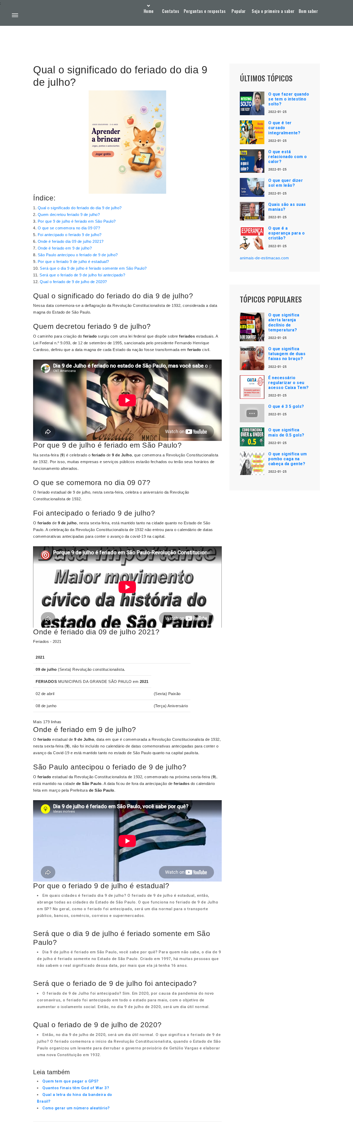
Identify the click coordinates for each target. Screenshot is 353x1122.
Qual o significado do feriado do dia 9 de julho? (80, 208)
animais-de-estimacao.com (264, 258)
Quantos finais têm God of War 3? (75, 1088)
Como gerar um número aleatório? (76, 1108)
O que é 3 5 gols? (286, 406)
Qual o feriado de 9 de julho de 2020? (73, 281)
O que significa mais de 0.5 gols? (286, 432)
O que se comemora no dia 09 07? (69, 228)
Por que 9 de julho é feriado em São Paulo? (77, 221)
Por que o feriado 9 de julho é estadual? (73, 261)
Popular (239, 11)
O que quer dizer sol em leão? (285, 183)
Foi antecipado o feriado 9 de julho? (70, 234)
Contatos (170, 11)
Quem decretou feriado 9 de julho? (69, 214)
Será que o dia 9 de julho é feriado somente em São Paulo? (93, 268)
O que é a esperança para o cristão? (286, 233)
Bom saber (308, 11)
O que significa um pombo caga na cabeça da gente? (287, 458)
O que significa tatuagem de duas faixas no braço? (286, 353)
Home (149, 11)
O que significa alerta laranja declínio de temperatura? (284, 322)
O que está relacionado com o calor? (287, 156)
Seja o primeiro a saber (273, 11)
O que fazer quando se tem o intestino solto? (288, 99)
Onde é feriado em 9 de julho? (65, 248)
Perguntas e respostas (205, 11)
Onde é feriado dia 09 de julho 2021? (71, 241)
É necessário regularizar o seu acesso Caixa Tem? (288, 382)
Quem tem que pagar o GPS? (70, 1081)
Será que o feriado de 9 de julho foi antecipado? (82, 275)
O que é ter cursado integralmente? (284, 127)
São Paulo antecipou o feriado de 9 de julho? (78, 255)
